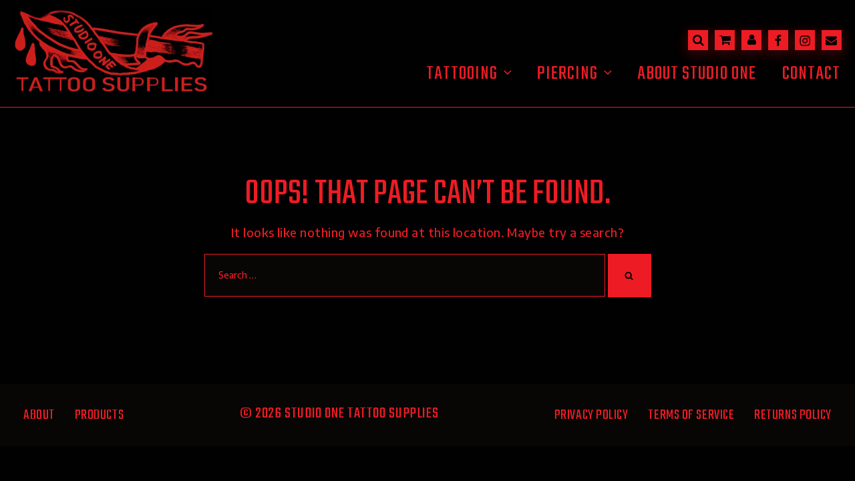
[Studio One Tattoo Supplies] (113, 91)
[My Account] (751, 40)
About (39, 415)
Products (99, 415)
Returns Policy (793, 415)
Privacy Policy (591, 415)
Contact (811, 73)
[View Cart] (725, 40)
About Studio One (696, 73)
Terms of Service (691, 415)
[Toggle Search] (698, 40)
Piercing (567, 73)
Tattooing (462, 73)
